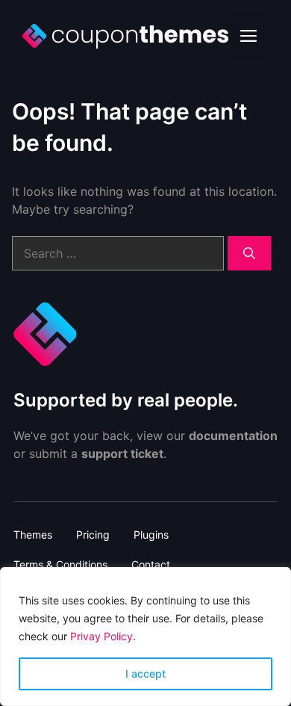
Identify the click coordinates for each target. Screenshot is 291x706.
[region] (145, 636)
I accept (145, 673)
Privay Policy (101, 636)
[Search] (249, 253)
